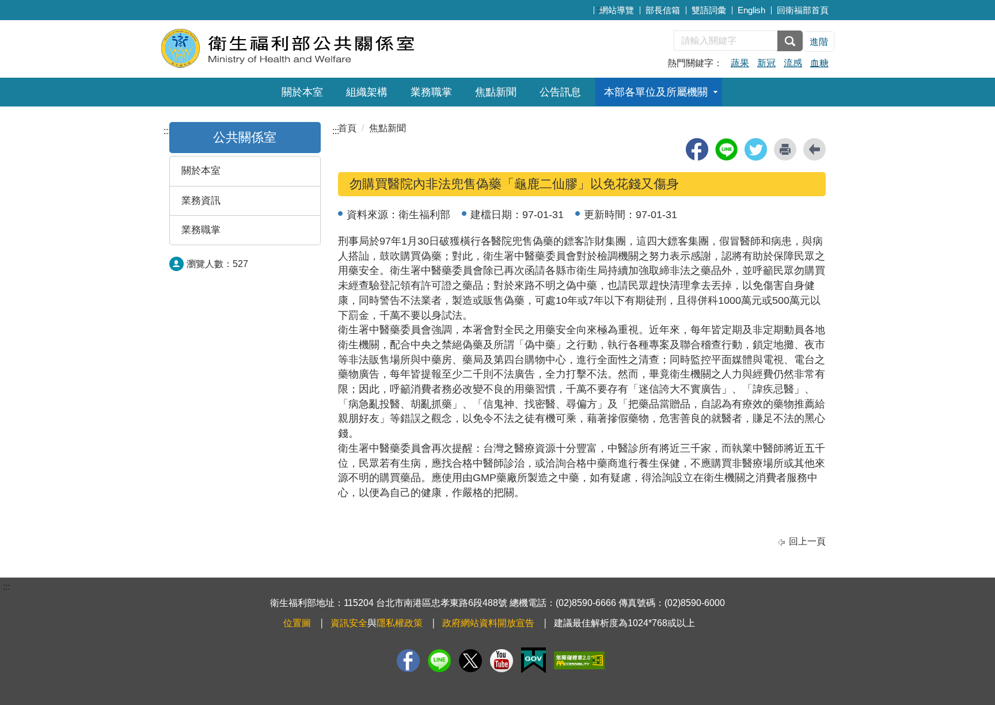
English (751, 10)
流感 (793, 63)
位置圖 (297, 623)
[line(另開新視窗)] (726, 149)
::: (600, 9)
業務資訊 (201, 200)
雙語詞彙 (709, 10)
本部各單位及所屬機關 (656, 92)
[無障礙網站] (579, 660)
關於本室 (302, 92)
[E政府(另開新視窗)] (533, 660)
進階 (819, 42)
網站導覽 (616, 10)
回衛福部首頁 (803, 10)
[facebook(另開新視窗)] (697, 149)
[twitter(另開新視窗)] (756, 149)
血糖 (819, 63)
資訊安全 (349, 623)
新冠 (766, 63)
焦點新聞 (496, 92)
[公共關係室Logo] (300, 47)
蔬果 (740, 63)
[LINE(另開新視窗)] (439, 660)
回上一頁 (807, 541)
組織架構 (367, 92)
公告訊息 (560, 92)
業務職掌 (431, 92)
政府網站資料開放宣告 (488, 623)
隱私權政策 (400, 623)
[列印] (785, 149)
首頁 (347, 128)
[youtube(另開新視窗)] (501, 660)
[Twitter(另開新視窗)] (470, 660)
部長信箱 (662, 10)
